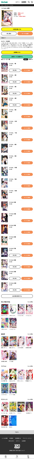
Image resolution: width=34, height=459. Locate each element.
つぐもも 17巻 (12, 248)
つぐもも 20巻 (12, 283)
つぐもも (11, 5)
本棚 (28, 457)
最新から (31, 59)
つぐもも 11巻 (13, 179)
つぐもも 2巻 (12, 75)
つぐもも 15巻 (12, 225)
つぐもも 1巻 (12, 63)
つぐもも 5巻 (12, 109)
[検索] (29, 2)
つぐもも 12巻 (13, 190)
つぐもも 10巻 (13, 167)
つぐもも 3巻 (12, 86)
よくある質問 (5, 438)
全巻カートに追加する (17, 56)
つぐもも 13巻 (12, 202)
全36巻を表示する (17, 296)
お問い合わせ (11, 441)
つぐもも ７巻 (13, 133)
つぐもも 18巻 (12, 260)
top (2, 5)
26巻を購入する (17, 29)
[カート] (32, 2)
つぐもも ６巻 (13, 121)
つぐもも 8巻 (12, 144)
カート (17, 457)
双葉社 (19, 14)
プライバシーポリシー (27, 438)
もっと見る (30, 301)
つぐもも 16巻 (12, 237)
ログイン (18, 2)
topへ (17, 432)
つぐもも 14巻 (12, 214)
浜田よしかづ (21, 13)
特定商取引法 (18, 438)
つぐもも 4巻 (12, 98)
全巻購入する (17, 52)
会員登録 (24, 2)
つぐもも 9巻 (12, 156)
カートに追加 (25, 33)
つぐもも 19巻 (12, 271)
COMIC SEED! (22, 16)
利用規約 (11, 438)
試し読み (9, 33)
